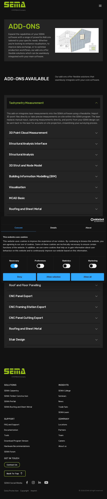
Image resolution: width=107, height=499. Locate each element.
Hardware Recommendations (17, 446)
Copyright (24, 490)
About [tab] (88, 228)
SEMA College (64, 390)
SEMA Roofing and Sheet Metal (18, 406)
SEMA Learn (63, 412)
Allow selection (54, 277)
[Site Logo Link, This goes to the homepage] (15, 6)
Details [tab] (53, 228)
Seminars (62, 395)
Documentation (11, 429)
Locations (62, 424)
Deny (19, 277)
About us (62, 446)
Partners (62, 429)
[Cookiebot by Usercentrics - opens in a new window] (92, 220)
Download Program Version (16, 440)
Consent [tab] (18, 228)
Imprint (34, 490)
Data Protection (11, 490)
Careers (61, 440)
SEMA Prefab (10, 401)
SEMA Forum (9, 451)
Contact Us (12, 464)
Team (60, 435)
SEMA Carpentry (11, 390)
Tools (6, 435)
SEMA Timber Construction (16, 395)
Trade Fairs (63, 406)
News (60, 401)
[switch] (40, 266)
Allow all (87, 277)
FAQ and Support (11, 424)
